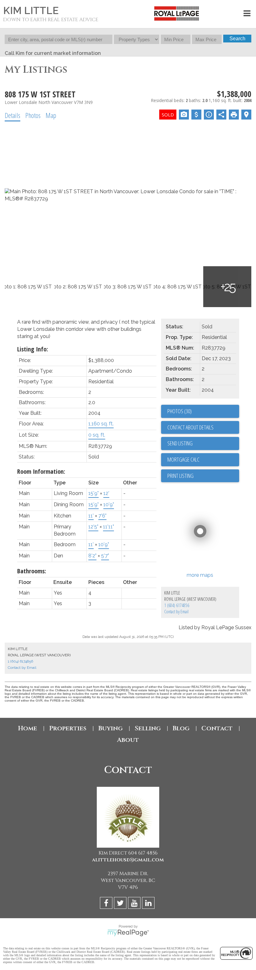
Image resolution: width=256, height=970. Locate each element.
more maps (200, 575)
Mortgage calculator (203, 460)
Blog (181, 728)
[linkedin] (149, 904)
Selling (148, 728)
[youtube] (135, 904)
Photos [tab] (33, 115)
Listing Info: (32, 349)
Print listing (180, 475)
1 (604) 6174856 (176, 605)
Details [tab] (12, 115)
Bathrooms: (31, 571)
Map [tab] (51, 115)
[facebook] (107, 904)
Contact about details (190, 427)
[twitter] (121, 904)
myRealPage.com (128, 932)
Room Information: (41, 471)
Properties (67, 728)
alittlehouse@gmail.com (128, 859)
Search (237, 38)
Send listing (180, 443)
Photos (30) (179, 411)
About (128, 740)
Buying (110, 728)
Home (27, 728)
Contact (217, 728)
